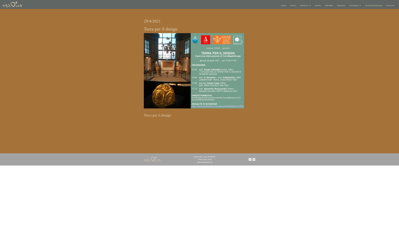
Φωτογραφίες (353, 5)
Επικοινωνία (390, 5)
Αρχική (283, 5)
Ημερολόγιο (341, 5)
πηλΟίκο (293, 5)
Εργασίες (318, 5)
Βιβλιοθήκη (329, 5)
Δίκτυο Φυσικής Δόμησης (373, 5)
